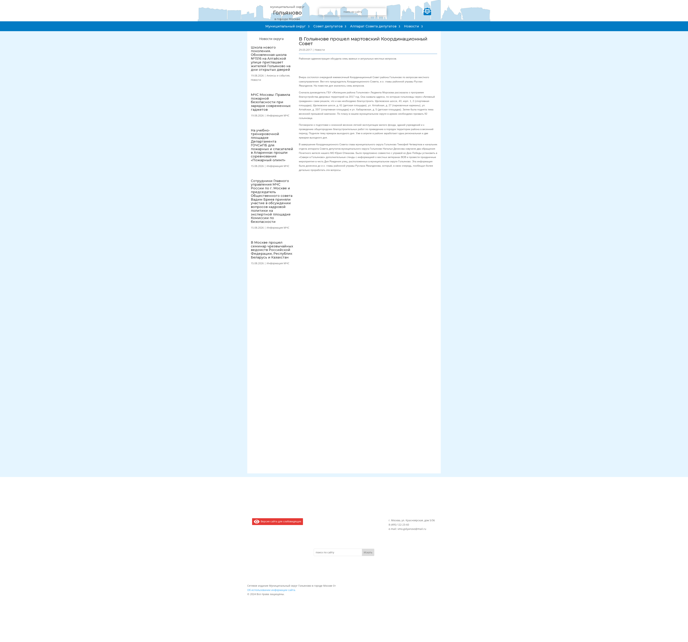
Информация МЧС (278, 115)
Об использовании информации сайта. (271, 590)
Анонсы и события (278, 75)
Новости (411, 26)
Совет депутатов (328, 26)
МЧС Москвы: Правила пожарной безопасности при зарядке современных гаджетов (271, 102)
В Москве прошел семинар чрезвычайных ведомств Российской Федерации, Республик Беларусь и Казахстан (272, 250)
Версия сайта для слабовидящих (280, 521)
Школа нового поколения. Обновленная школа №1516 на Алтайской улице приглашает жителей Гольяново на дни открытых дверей (270, 58)
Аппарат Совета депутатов (373, 26)
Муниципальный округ (285, 26)
